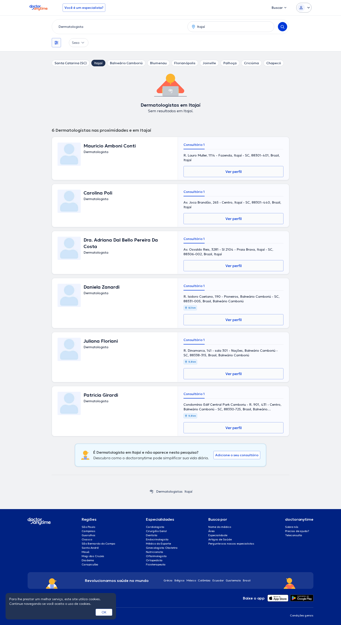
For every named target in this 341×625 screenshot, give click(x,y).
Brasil (247, 580)
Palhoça (230, 63)
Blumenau (158, 63)
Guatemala (233, 580)
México (191, 580)
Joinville (209, 63)
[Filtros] (56, 42)
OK (104, 612)
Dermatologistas (169, 491)
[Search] (282, 26)
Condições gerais (301, 615)
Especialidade (217, 535)
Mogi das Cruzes (93, 556)
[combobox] (119, 27)
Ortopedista (154, 560)
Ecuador (218, 580)
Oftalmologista (156, 556)
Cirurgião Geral (156, 531)
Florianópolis (184, 63)
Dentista (152, 535)
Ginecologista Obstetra (162, 547)
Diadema (88, 560)
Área (211, 531)
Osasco (87, 539)
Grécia (168, 580)
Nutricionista (154, 552)
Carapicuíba (90, 564)
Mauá (86, 552)
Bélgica (179, 580)
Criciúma (251, 63)
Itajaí (98, 63)
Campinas (88, 531)
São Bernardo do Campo (98, 543)
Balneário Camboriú (126, 63)
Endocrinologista (157, 539)
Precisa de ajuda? (297, 531)
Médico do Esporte (158, 543)
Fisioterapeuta (156, 564)
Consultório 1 (194, 145)
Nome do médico (219, 527)
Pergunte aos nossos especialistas (231, 543)
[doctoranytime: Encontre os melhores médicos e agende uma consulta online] (151, 491)
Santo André (90, 547)
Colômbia (204, 580)
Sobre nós (291, 527)
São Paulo (88, 527)
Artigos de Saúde (220, 539)
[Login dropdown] (304, 8)
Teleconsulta (293, 535)
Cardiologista (155, 527)
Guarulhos (88, 535)
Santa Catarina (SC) (71, 63)
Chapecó (273, 63)
